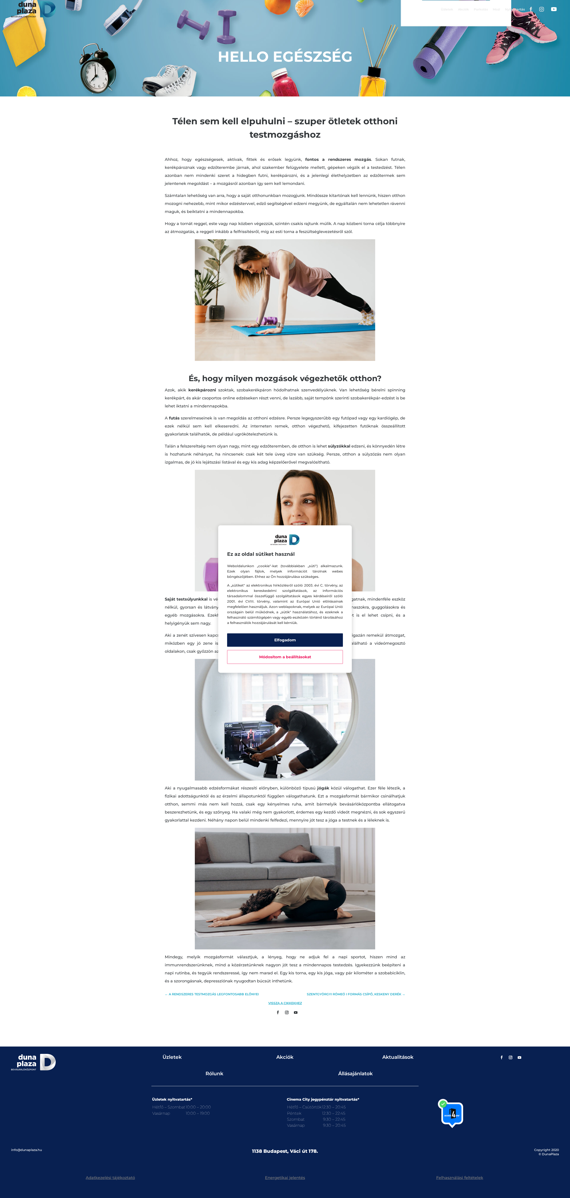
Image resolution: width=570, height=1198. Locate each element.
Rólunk (214, 1074)
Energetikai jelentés (285, 1177)
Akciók (463, 9)
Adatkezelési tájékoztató (110, 1177)
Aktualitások (397, 1057)
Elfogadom (285, 640)
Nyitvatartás (515, 9)
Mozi (496, 9)
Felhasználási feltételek (459, 1177)
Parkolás (481, 9)
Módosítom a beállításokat (285, 657)
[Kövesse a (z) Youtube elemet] (295, 1012)
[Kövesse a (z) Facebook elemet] (277, 1012)
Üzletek (447, 9)
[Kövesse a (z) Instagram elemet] (286, 1012)
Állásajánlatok (355, 1074)
